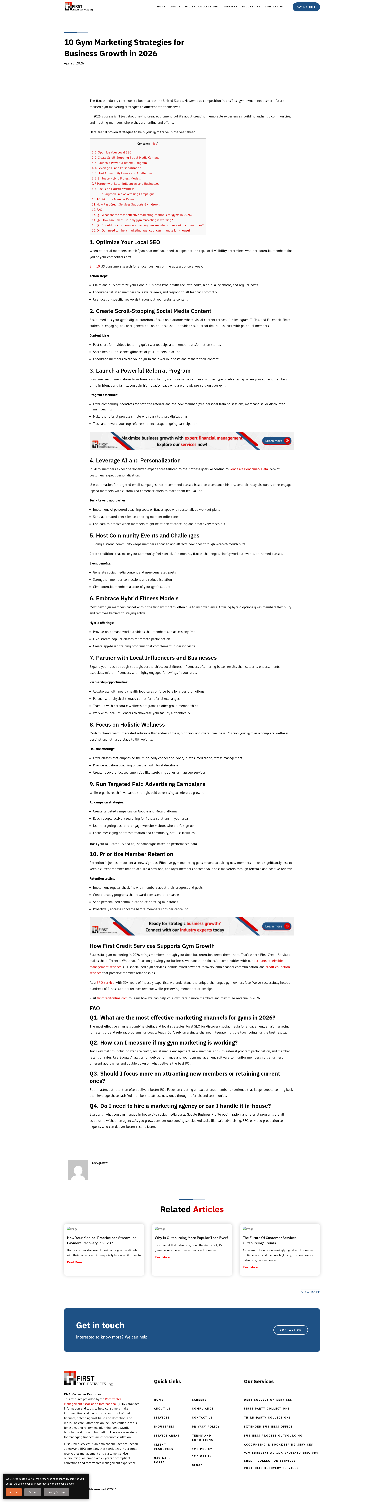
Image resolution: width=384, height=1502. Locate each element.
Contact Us (274, 6)
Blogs (197, 1465)
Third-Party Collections (267, 1417)
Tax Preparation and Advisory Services (281, 1453)
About (175, 6)
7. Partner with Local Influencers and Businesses (125, 183)
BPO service (105, 982)
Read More (74, 1262)
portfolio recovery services (271, 1468)
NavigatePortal (162, 1460)
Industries (251, 6)
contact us (202, 1417)
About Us (162, 1408)
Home (161, 6)
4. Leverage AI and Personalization (116, 168)
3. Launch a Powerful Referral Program (119, 163)
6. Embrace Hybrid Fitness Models (116, 178)
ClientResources (163, 1447)
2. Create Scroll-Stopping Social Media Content (125, 157)
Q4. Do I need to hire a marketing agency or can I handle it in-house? (141, 230)
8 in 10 (95, 266)
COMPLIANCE (203, 1408)
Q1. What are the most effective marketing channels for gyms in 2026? (142, 215)
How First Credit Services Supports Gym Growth (126, 204)
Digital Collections (202, 6)
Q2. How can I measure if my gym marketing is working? (132, 220)
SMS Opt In (202, 1456)
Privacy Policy (206, 1426)
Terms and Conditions (202, 1438)
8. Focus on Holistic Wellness (113, 189)
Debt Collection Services (268, 1400)
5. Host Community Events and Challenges (122, 173)
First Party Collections (267, 1408)
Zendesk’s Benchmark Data (249, 469)
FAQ (97, 210)
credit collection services (270, 1461)
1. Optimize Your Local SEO (112, 152)
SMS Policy (202, 1449)
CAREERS (199, 1400)
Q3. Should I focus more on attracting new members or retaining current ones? (148, 225)
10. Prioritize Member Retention (115, 199)
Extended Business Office (268, 1426)
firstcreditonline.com (112, 998)
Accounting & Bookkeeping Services (278, 1444)
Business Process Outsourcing (273, 1435)
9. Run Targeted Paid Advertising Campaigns (123, 194)
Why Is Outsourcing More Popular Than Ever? (191, 1237)
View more (310, 1292)
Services (231, 6)
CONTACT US (291, 1330)
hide (154, 143)
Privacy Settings (56, 1492)
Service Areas (167, 1435)
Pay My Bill (306, 6)
